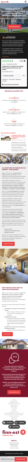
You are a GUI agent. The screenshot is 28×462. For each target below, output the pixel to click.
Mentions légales (14, 412)
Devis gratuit (7, 334)
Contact (14, 410)
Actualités (14, 409)
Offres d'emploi (14, 406)
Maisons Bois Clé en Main (14, 403)
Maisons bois (14, 401)
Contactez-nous (8, 243)
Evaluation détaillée (8, 75)
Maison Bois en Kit (14, 402)
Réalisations (14, 405)
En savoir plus (5, 56)
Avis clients (14, 407)
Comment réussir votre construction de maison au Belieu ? (18, 137)
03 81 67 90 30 (14, 448)
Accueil (14, 399)
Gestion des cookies (14, 416)
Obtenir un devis (20, 459)
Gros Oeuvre (14, 417)
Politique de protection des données (14, 414)
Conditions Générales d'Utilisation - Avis (14, 413)
